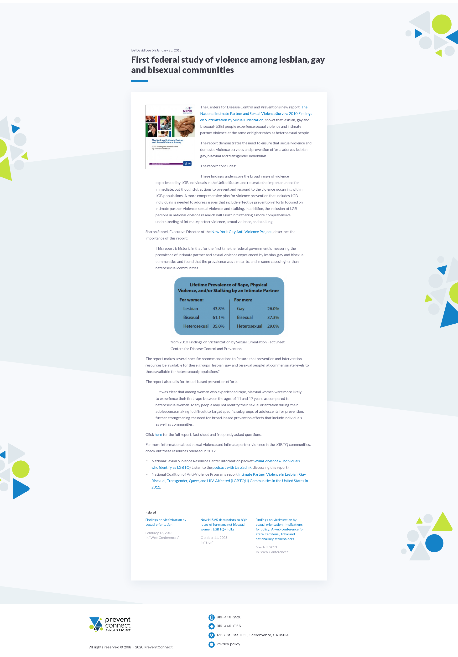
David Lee (143, 50)
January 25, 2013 (169, 50)
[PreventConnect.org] (129, 625)
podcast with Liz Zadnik (232, 467)
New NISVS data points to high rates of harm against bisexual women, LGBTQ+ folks (224, 524)
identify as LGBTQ (174, 467)
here (158, 434)
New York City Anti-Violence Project (241, 231)
